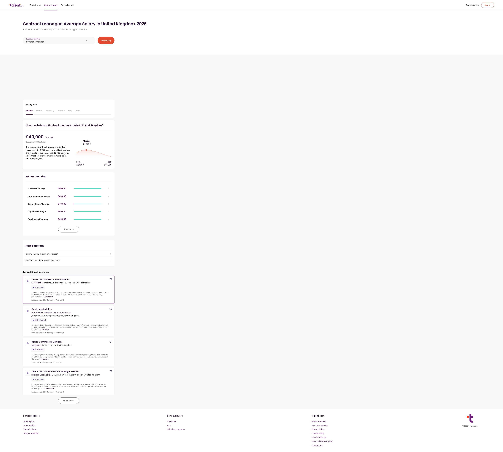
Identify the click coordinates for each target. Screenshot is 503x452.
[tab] (29, 112)
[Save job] (111, 279)
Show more (48, 297)
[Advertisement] (68, 76)
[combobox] (55, 42)
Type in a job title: (33, 39)
